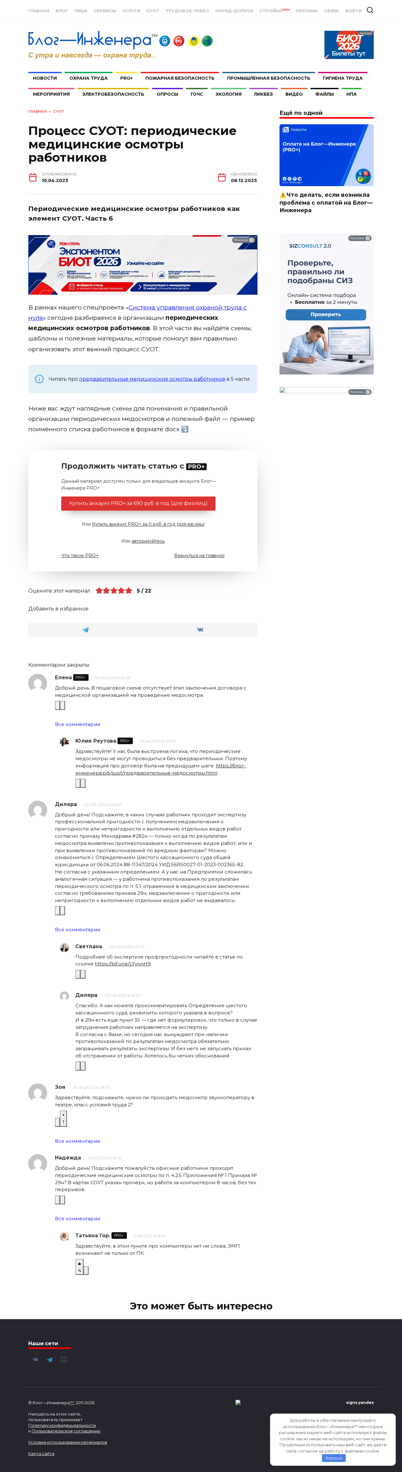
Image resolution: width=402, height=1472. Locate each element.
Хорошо (334, 1457)
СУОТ (152, 10)
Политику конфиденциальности (62, 1425)
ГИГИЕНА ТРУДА (343, 78)
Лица (80, 10)
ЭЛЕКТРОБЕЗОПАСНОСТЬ (113, 94)
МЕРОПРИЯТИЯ (51, 94)
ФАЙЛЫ (324, 94)
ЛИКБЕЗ (263, 94)
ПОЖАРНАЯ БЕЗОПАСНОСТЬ (180, 78)
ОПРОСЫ (167, 94)
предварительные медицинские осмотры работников (152, 379)
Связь (331, 10)
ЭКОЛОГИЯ (228, 94)
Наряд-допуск (234, 10)
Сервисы (105, 10)
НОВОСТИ (45, 78)
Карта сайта (41, 1453)
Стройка (274, 10)
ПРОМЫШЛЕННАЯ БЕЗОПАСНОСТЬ (268, 78)
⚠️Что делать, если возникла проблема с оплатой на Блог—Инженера (326, 202)
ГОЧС (197, 94)
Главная (38, 10)
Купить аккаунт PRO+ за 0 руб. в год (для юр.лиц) (148, 524)
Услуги (131, 10)
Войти (353, 10)
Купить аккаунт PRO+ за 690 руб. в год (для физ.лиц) (138, 503)
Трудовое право (187, 10)
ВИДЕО (294, 94)
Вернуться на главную (199, 555)
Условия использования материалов (67, 1442)
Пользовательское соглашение (66, 1430)
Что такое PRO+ (80, 555)
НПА (351, 94)
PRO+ (126, 78)
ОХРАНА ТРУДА (88, 78)
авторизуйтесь (148, 541)
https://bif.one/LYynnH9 (123, 964)
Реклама (307, 10)
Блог (62, 10)
